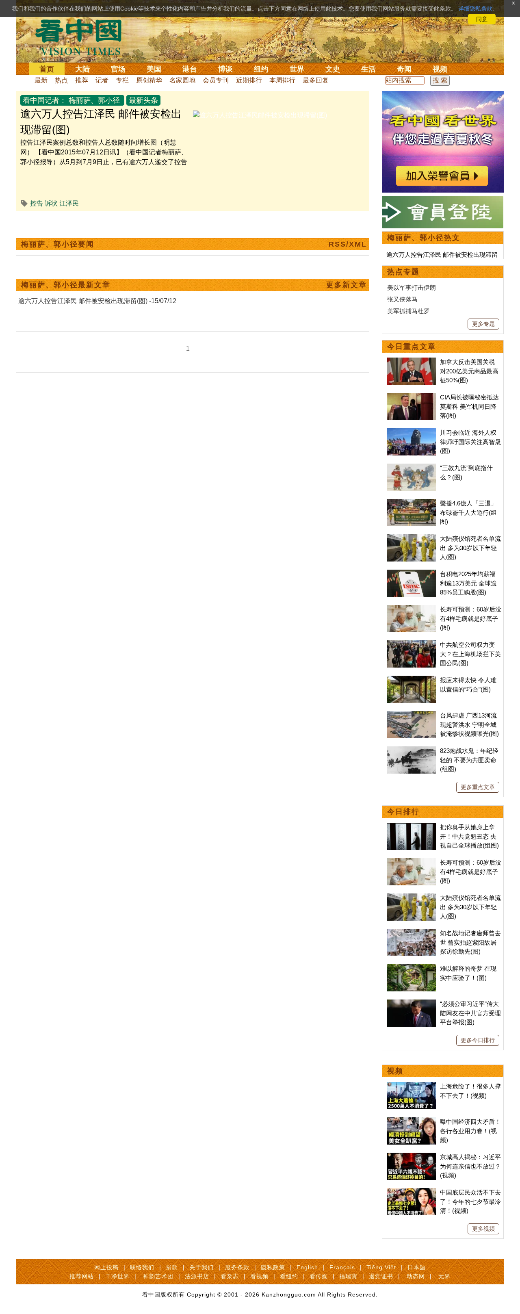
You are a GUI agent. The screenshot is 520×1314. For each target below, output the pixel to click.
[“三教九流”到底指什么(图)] (411, 467)
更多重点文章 (478, 787)
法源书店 (197, 1276)
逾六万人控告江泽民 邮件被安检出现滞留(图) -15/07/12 (97, 300)
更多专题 (483, 324)
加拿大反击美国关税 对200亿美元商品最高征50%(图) (469, 371)
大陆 (82, 69)
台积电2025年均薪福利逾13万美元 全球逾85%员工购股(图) (468, 583)
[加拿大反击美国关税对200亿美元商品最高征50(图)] (411, 361)
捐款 (172, 1267)
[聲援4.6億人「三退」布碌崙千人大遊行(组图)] (411, 503)
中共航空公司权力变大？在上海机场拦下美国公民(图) (470, 653)
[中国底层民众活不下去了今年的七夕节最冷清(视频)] (411, 1192)
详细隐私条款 (475, 8)
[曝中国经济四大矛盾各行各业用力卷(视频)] (411, 1121)
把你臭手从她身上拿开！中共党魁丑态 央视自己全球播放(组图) (469, 836)
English (307, 1267)
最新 (41, 80)
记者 (101, 80)
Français (342, 1267)
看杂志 (230, 1276)
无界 (444, 1276)
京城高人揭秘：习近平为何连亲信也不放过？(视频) (470, 1166)
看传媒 (319, 1276)
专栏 (122, 80)
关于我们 (201, 1267)
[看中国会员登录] (443, 212)
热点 (61, 80)
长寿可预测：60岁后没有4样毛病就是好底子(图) (470, 618)
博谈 (225, 69)
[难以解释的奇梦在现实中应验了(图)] (411, 968)
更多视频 (483, 1228)
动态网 (416, 1276)
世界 (297, 69)
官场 (118, 69)
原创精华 (149, 80)
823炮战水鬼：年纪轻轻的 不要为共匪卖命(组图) (469, 759)
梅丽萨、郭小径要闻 (57, 244)
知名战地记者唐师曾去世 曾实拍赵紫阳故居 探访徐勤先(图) (470, 942)
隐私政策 (273, 1267)
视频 (440, 69)
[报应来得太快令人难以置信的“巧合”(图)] (411, 680)
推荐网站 (81, 1276)
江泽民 (69, 203)
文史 (332, 69)
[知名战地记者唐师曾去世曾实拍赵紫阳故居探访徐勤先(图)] (411, 933)
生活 (368, 69)
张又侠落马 (402, 299)
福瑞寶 (348, 1276)
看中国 (83, 36)
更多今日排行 (478, 1040)
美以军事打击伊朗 (411, 287)
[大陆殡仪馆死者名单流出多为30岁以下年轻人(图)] (411, 538)
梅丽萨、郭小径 (94, 100)
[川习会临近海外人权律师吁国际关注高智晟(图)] (411, 432)
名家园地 (182, 80)
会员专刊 (216, 80)
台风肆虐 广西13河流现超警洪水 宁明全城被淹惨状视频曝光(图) (469, 724)
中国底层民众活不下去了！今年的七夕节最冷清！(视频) (470, 1201)
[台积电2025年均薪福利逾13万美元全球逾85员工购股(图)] (411, 573)
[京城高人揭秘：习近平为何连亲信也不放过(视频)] (411, 1157)
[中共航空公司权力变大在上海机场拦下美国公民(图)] (411, 644)
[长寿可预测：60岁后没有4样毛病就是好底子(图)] (411, 609)
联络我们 (142, 1267)
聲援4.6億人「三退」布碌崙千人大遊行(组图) (468, 512)
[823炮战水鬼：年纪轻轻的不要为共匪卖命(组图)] (411, 750)
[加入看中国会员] (443, 95)
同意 (482, 19)
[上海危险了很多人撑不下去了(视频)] (411, 1086)
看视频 (259, 1276)
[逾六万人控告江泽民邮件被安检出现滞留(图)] (260, 115)
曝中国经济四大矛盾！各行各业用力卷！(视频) (470, 1130)
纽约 (261, 69)
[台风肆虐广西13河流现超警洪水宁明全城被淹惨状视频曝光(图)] (411, 715)
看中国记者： (45, 100)
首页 (46, 69)
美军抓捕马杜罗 (408, 311)
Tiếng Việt (381, 1267)
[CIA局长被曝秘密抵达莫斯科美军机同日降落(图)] (411, 397)
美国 (154, 69)
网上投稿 (106, 1267)
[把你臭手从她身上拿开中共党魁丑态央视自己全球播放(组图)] (411, 827)
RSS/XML (348, 244)
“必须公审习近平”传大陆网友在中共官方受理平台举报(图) (470, 1013)
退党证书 (381, 1276)
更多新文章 (346, 285)
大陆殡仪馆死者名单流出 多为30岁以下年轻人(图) (470, 547)
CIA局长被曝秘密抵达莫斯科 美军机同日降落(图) (469, 406)
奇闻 (404, 69)
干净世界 (117, 1276)
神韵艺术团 (158, 1276)
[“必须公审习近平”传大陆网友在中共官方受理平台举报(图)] (411, 1003)
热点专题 (403, 272)
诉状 (51, 203)
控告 (36, 203)
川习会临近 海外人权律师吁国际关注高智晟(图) (470, 441)
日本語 (416, 1267)
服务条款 (237, 1267)
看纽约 (289, 1276)
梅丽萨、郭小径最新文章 (65, 285)
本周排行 (282, 80)
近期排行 (249, 80)
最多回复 (316, 80)
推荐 (81, 80)
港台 (189, 69)
